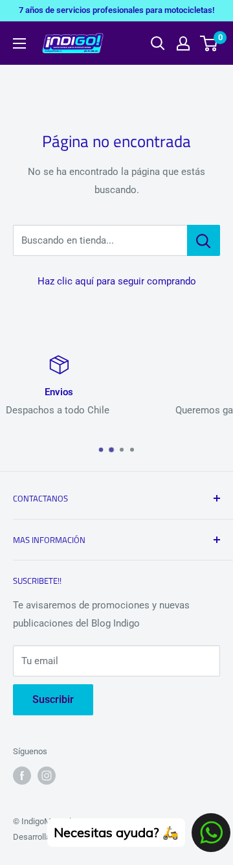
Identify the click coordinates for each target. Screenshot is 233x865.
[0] (209, 43)
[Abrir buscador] (158, 43)
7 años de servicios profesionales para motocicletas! (116, 10)
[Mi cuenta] (183, 43)
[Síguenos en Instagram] (47, 776)
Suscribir (53, 699)
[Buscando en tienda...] (203, 240)
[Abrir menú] (19, 43)
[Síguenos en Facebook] (22, 776)
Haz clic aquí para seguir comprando (117, 281)
